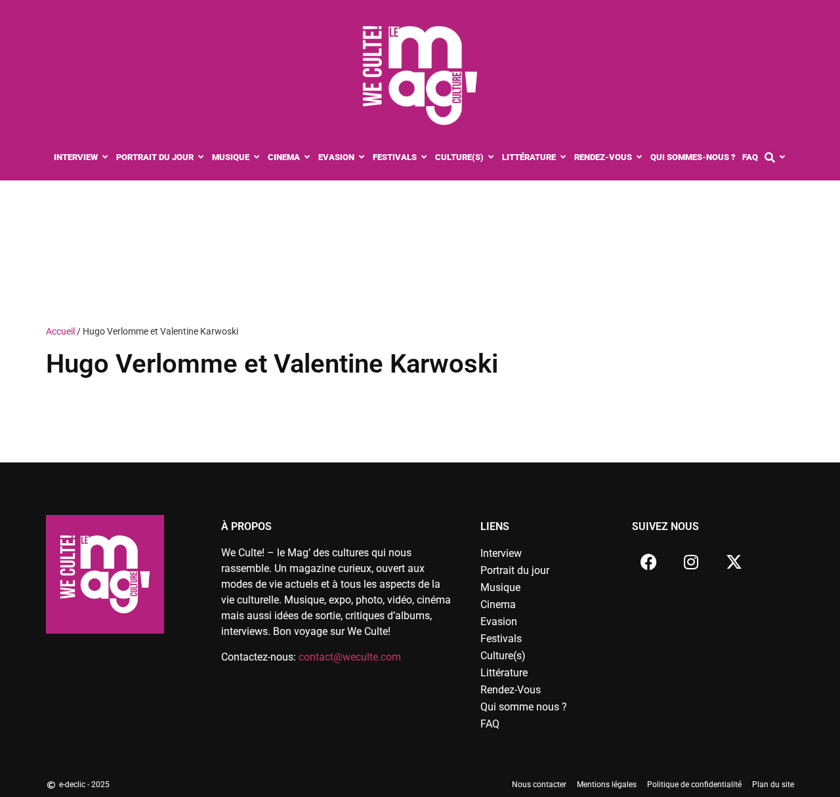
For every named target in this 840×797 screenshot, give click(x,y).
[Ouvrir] (782, 157)
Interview (501, 553)
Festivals (501, 638)
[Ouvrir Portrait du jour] (201, 157)
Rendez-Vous (510, 690)
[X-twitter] (733, 561)
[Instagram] (691, 561)
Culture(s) (503, 655)
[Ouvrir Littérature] (563, 157)
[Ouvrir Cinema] (307, 157)
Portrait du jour (514, 570)
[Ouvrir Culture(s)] (491, 157)
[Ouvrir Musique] (257, 157)
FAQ (489, 724)
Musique (500, 587)
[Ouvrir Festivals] (424, 157)
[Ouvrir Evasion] (362, 157)
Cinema (498, 604)
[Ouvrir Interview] (105, 157)
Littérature (504, 672)
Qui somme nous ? (523, 707)
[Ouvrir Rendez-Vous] (639, 157)
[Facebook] (648, 561)
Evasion (498, 621)
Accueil (60, 331)
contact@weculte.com (350, 657)
